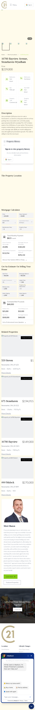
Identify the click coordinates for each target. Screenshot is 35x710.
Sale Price (5, 273)
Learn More (9, 576)
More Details (6, 373)
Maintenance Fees (7, 227)
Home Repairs (22, 293)
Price (4, 214)
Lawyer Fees (22, 280)
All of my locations (12, 54)
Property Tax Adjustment (22, 285)
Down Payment (23, 214)
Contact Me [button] (17, 609)
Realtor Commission (7, 280)
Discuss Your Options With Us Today (15, 260)
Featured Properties (12, 582)
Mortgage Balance (24, 273)
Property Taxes (23, 227)
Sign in (30, 5)
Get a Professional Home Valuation (14, 322)
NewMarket (5, 649)
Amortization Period (24, 220)
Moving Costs (6, 287)
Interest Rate (6, 220)
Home (3, 54)
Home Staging (6, 293)
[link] (4, 4)
